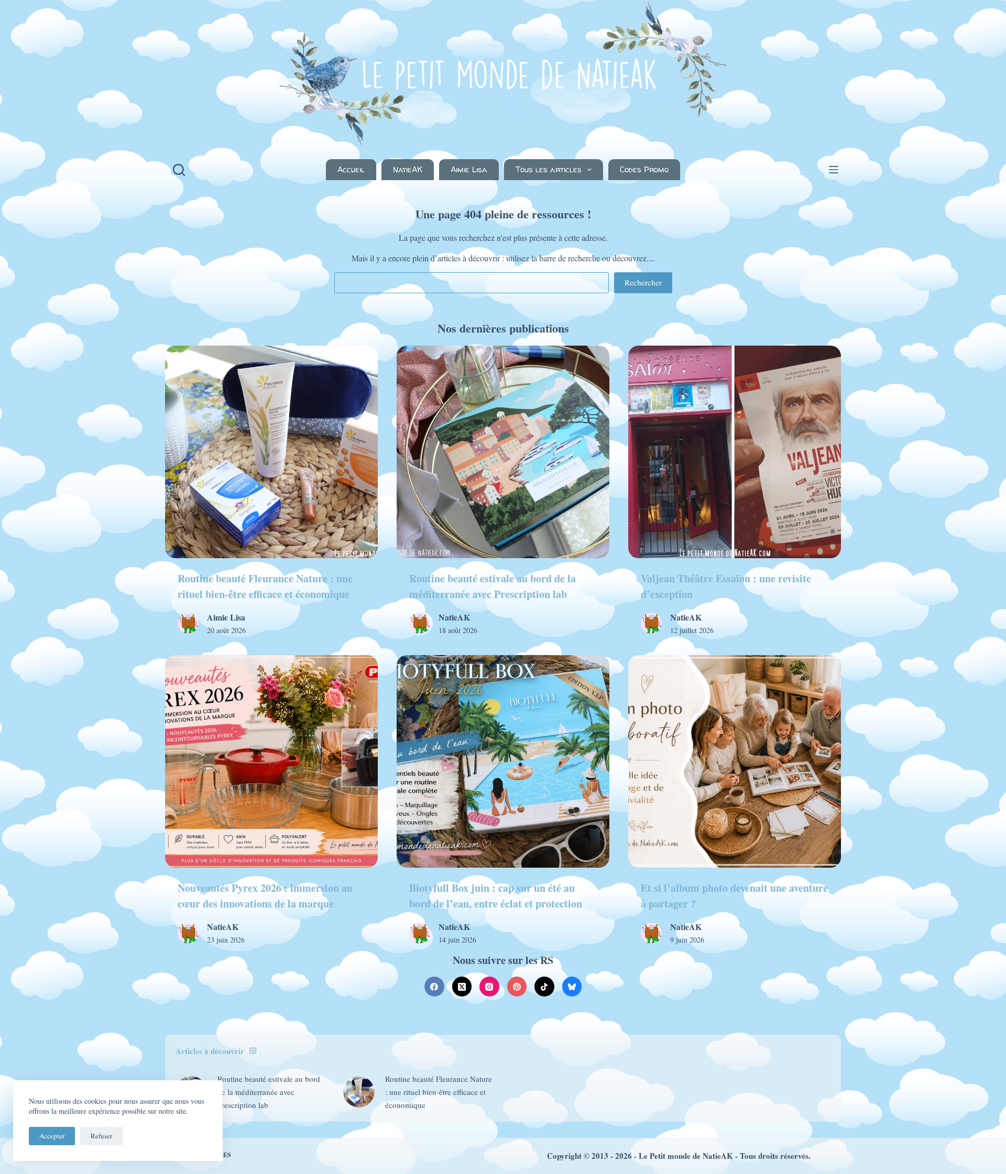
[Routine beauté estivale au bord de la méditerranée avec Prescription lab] (503, 452)
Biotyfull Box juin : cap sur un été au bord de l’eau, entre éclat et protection (495, 895)
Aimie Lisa (469, 169)
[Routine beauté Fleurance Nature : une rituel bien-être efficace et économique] (271, 452)
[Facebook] (434, 986)
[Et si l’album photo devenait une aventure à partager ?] (734, 761)
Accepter (51, 1135)
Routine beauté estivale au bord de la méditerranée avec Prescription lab (492, 586)
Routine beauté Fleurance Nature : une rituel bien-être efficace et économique (265, 586)
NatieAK (407, 169)
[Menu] (833, 169)
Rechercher (643, 282)
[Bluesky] (572, 986)
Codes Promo (644, 169)
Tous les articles (549, 169)
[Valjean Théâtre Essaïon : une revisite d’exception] (734, 452)
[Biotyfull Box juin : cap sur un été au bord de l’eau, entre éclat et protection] (503, 761)
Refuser (101, 1135)
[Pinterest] (517, 986)
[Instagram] (489, 986)
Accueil (351, 169)
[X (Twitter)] (462, 986)
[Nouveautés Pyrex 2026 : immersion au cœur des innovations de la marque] (271, 761)
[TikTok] (544, 986)
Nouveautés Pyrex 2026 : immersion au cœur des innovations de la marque (265, 895)
